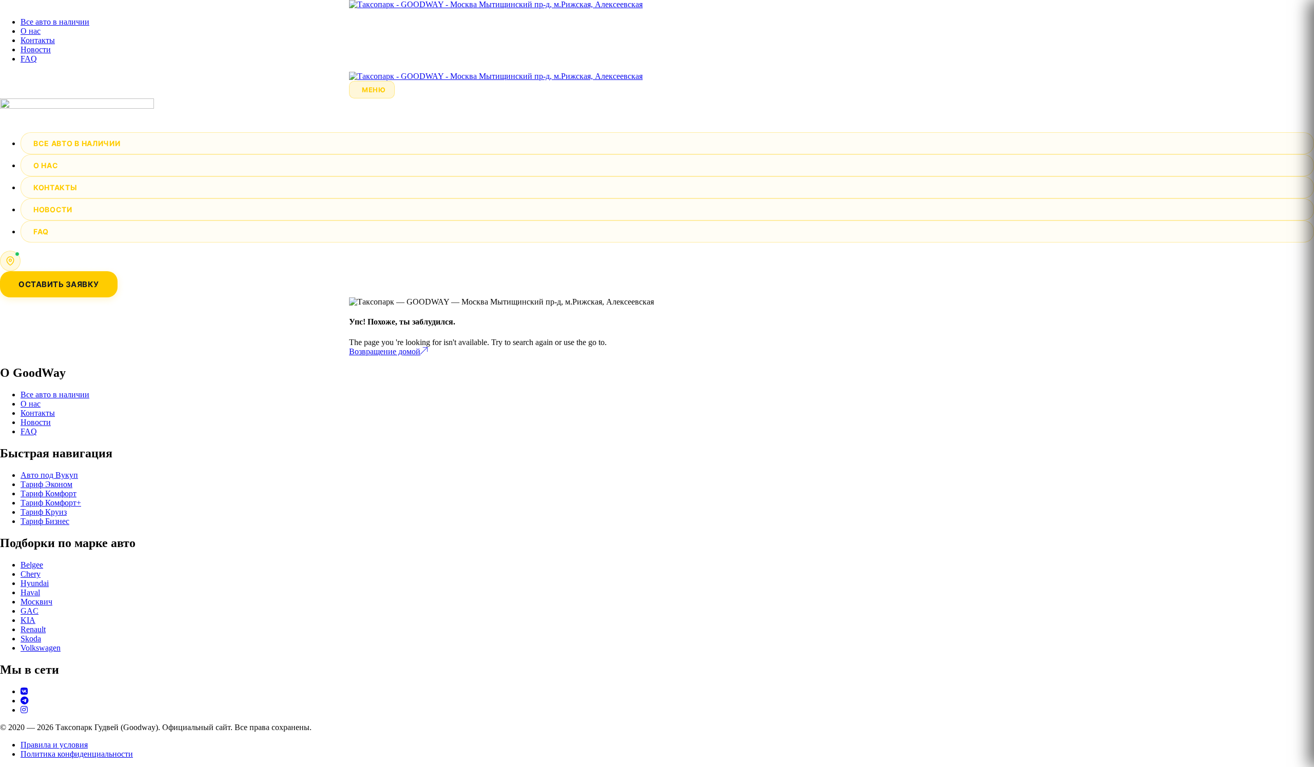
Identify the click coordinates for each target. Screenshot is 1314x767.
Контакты (38, 40)
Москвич (36, 601)
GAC (29, 611)
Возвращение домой (384, 351)
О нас (31, 31)
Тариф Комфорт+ (51, 502)
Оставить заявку (58, 284)
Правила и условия (54, 744)
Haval (30, 592)
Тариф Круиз (44, 512)
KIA (28, 620)
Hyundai (35, 583)
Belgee (32, 564)
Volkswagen (41, 647)
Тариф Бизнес (45, 521)
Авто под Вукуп (49, 475)
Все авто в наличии (55, 21)
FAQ (29, 58)
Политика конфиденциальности (77, 754)
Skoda (31, 638)
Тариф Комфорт (48, 493)
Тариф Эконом (46, 484)
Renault (33, 629)
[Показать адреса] (10, 261)
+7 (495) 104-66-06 (61, 256)
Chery (31, 574)
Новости (36, 49)
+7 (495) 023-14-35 (61, 265)
